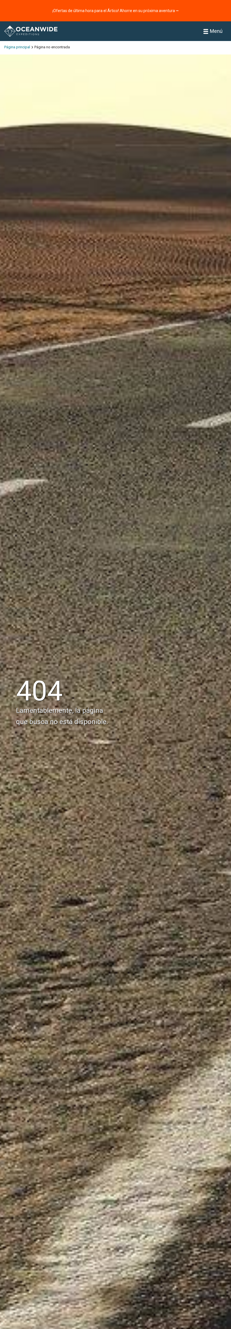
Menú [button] (216, 31)
